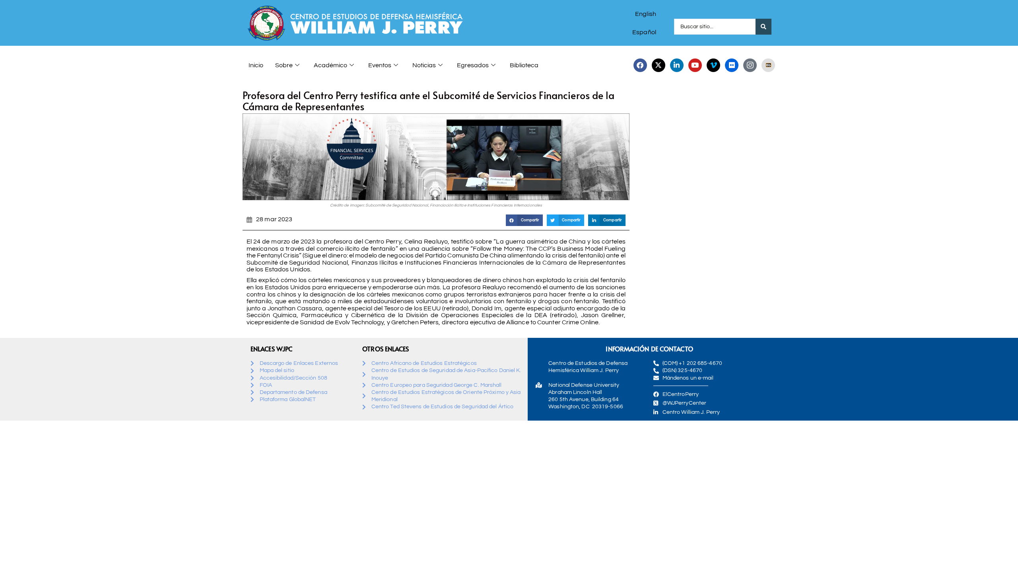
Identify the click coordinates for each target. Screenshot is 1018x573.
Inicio (256, 65)
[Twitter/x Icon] (658, 65)
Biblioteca (524, 65)
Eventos (379, 65)
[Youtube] (695, 65)
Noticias (424, 65)
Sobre (284, 65)
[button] (524, 220)
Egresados (473, 65)
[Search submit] (763, 27)
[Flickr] (731, 65)
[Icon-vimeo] (713, 65)
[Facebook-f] (640, 65)
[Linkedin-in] (677, 65)
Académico (330, 65)
